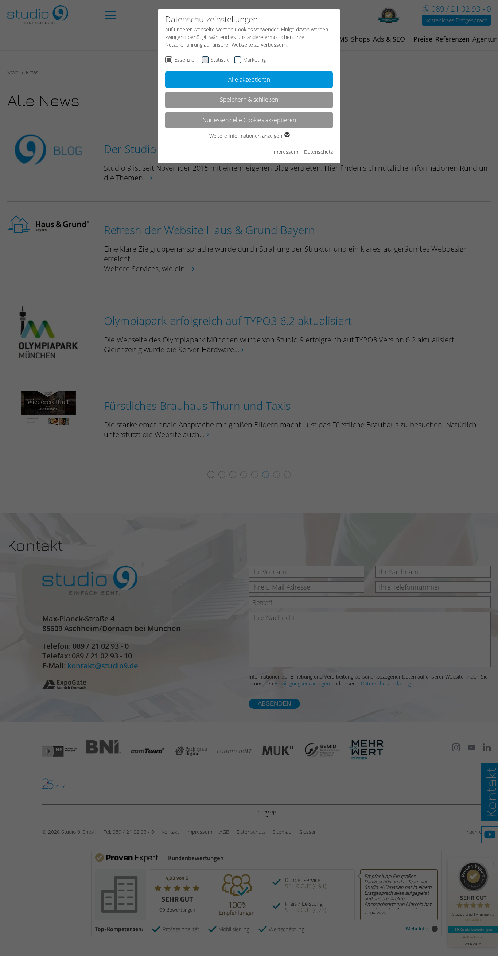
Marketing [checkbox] (254, 59)
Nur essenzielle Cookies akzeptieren (249, 120)
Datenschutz (318, 151)
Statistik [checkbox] (220, 59)
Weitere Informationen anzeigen (246, 135)
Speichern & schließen (249, 100)
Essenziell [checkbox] (185, 59)
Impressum (285, 151)
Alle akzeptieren (249, 79)
